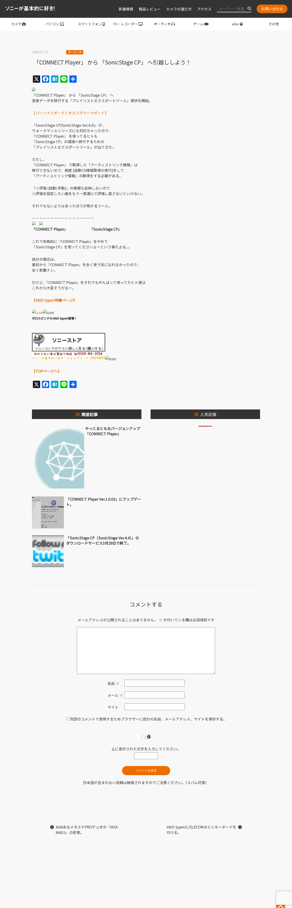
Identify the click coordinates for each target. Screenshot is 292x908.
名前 (113, 683)
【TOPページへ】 (46, 371)
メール (115, 695)
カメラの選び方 (179, 9)
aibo (235, 23)
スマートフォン (90, 23)
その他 (274, 23)
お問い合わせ (272, 8)
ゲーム (198, 23)
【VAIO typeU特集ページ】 (54, 300)
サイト (112, 707)
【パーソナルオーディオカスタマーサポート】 (70, 113)
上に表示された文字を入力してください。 (146, 748)
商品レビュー (150, 9)
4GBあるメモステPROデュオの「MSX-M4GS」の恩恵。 (87, 829)
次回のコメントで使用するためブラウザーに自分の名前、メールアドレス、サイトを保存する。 (148, 719)
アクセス (204, 9)
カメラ (16, 23)
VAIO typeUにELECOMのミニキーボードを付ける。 (201, 829)
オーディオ (162, 23)
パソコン (52, 23)
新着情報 (126, 9)
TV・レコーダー (125, 23)
